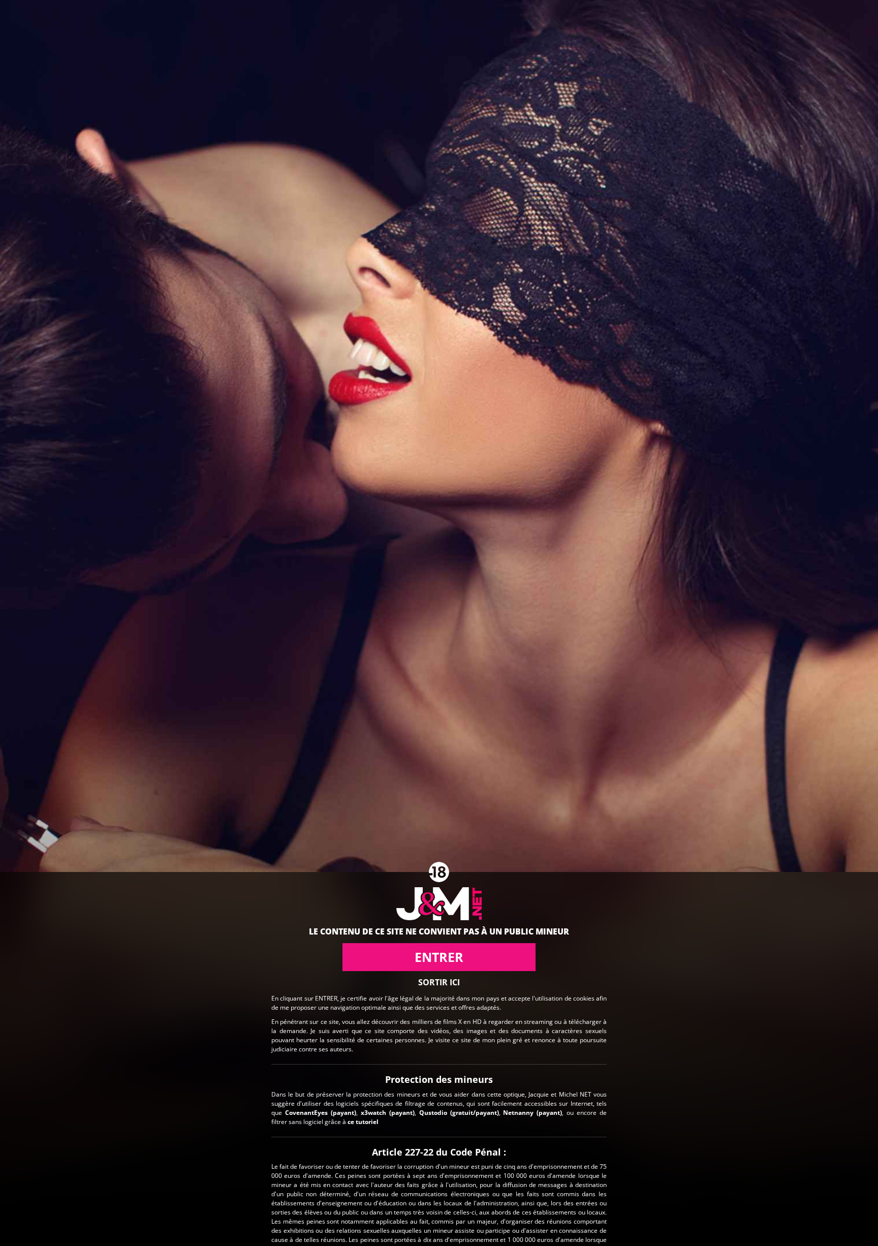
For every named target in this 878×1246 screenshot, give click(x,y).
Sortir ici (439, 982)
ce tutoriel (363, 1121)
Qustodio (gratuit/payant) (459, 1112)
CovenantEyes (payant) (320, 1112)
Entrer (439, 956)
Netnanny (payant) (532, 1112)
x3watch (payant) (388, 1112)
